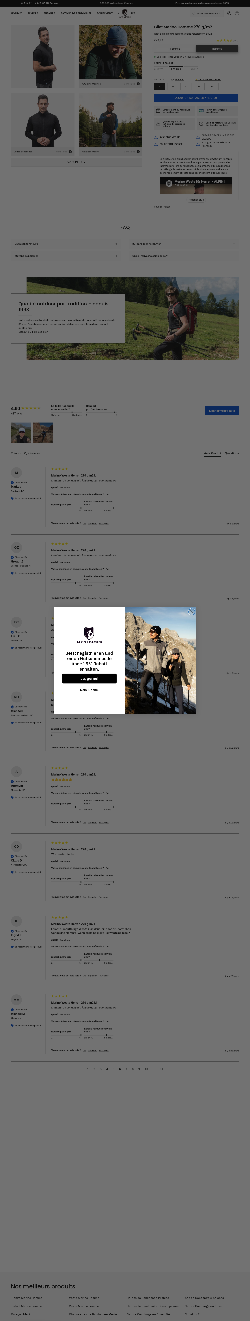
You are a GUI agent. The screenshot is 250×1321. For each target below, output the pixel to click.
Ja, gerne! (89, 678)
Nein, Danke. (89, 690)
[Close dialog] (192, 612)
